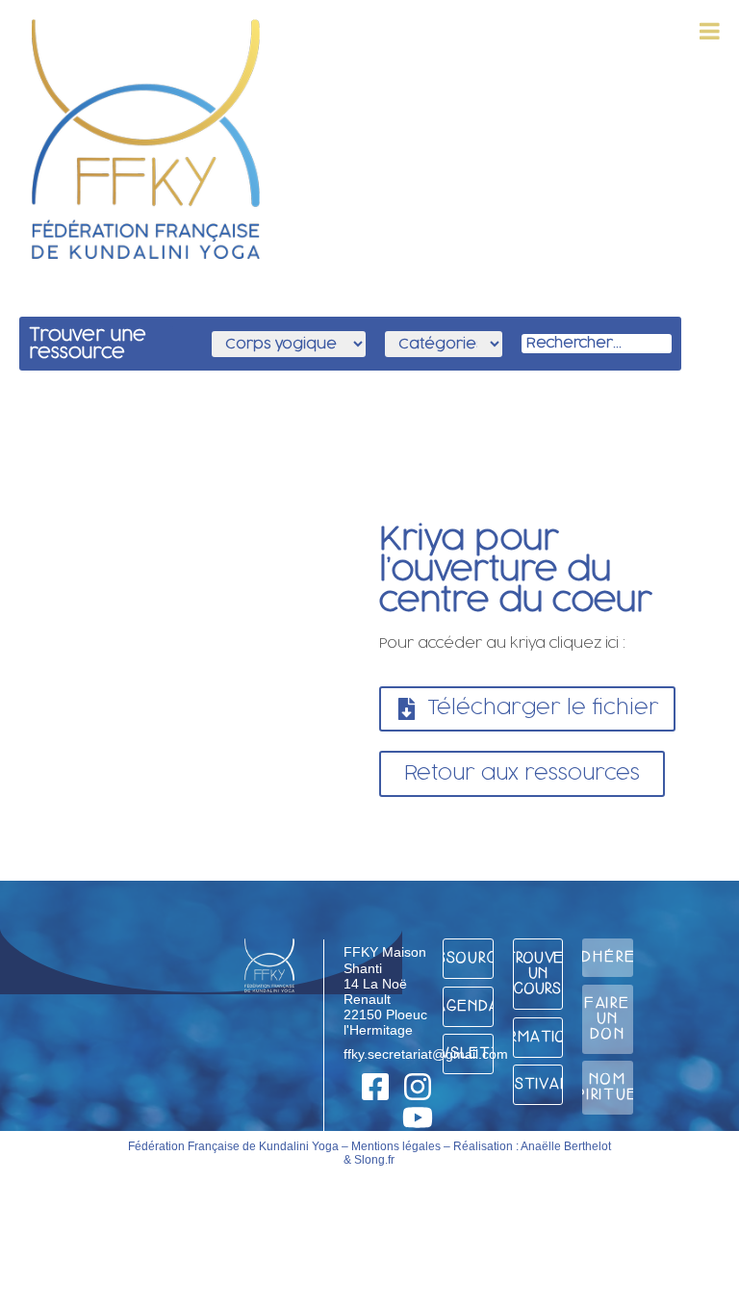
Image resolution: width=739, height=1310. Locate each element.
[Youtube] (417, 1117)
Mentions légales (396, 1146)
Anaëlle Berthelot (566, 1146)
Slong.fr (374, 1160)
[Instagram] (417, 1086)
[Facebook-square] (375, 1086)
